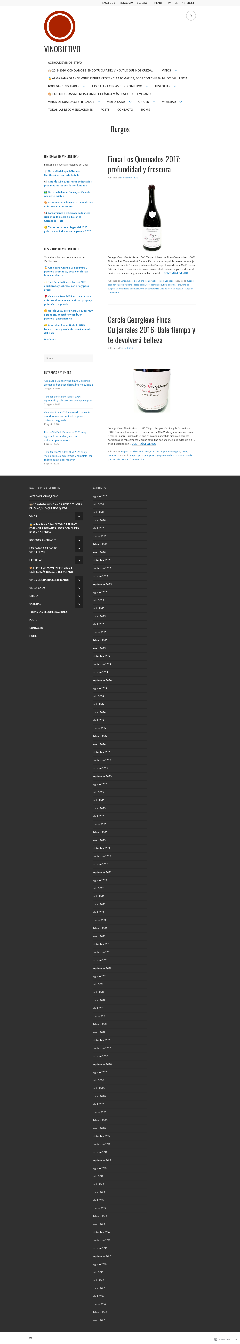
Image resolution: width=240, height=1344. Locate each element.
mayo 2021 (99, 1000)
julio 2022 (98, 888)
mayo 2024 (99, 712)
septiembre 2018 (102, 1256)
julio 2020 (98, 1080)
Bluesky (142, 2)
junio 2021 (98, 992)
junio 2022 (98, 896)
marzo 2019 (99, 1208)
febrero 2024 (100, 736)
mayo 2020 (99, 1096)
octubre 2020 (100, 1056)
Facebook (108, 2)
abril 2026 (98, 528)
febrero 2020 (100, 1120)
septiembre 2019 (102, 1160)
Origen (143, 102)
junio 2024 (98, 704)
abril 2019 (98, 1200)
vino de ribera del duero (127, 288)
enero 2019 (99, 1224)
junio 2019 (98, 1184)
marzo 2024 (99, 728)
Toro (178, 285)
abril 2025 (98, 624)
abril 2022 (98, 912)
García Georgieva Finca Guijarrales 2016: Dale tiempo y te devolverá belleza (151, 330)
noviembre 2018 (102, 1240)
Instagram (126, 2)
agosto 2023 (100, 784)
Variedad (169, 102)
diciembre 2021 (101, 944)
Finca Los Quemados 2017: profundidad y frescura (144, 164)
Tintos (161, 281)
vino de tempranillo (149, 288)
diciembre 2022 (101, 848)
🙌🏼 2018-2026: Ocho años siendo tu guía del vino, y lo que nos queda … (101, 70)
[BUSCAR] (191, 16)
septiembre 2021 (102, 968)
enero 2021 (99, 1032)
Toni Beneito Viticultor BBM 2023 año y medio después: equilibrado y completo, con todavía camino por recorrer (68, 456)
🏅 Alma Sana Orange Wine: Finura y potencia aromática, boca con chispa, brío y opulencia (117, 78)
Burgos (190, 281)
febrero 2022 (100, 928)
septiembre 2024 (102, 680)
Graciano (154, 451)
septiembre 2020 (102, 1064)
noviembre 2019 (102, 1144)
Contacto (125, 109)
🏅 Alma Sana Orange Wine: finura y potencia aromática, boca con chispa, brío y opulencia (66, 271)
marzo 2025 (99, 632)
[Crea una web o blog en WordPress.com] (30, 1338)
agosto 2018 (100, 1264)
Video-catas (116, 102)
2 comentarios (137, 459)
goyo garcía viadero (122, 285)
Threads (156, 2)
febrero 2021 (100, 1024)
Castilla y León (136, 451)
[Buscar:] (68, 358)
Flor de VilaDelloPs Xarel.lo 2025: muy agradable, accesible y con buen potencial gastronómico (65, 436)
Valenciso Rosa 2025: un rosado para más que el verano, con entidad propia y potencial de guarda (67, 416)
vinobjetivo (178, 288)
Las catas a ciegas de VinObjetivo (117, 86)
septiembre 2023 (102, 776)
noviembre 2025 (102, 568)
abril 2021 (98, 1008)
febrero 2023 (100, 832)
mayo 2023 (99, 808)
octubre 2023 (100, 768)
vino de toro (166, 288)
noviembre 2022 (102, 856)
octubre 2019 (100, 1152)
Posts (105, 109)
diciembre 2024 (101, 656)
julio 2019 (98, 1176)
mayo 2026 (99, 520)
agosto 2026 (100, 496)
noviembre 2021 (101, 952)
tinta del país (169, 285)
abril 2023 (98, 816)
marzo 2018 (99, 1304)
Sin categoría (174, 451)
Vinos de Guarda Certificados (71, 102)
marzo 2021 (99, 1016)
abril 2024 (98, 720)
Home (145, 109)
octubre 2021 (100, 960)
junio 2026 (98, 512)
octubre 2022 (100, 864)
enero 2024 (99, 744)
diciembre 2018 (101, 1232)
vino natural (122, 459)
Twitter (172, 2)
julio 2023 (98, 792)
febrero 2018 (100, 1312)
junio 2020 (99, 1088)
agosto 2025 (100, 592)
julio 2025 (98, 600)
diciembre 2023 (101, 752)
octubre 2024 (100, 672)
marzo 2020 (99, 1112)
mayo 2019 (99, 1192)
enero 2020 (99, 1128)
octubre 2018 (100, 1248)
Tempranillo (151, 281)
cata (110, 285)
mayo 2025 (99, 616)
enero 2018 (99, 1320)
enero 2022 (99, 936)
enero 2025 (99, 648)
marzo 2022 (99, 920)
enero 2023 (99, 840)
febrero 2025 (100, 640)
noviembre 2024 (102, 664)
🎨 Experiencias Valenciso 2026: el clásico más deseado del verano (99, 94)
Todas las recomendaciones (70, 109)
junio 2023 (98, 800)
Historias (162, 86)
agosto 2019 (100, 1168)
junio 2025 (98, 608)
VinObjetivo (62, 49)
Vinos (166, 70)
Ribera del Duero (135, 281)
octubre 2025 (100, 576)
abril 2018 (98, 1296)
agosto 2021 (99, 976)
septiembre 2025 (102, 584)
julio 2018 (98, 1272)
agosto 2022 (100, 880)
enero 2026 (99, 552)
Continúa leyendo (176, 273)
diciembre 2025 (101, 560)
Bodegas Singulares (63, 86)
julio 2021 (98, 984)
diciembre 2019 (101, 1136)
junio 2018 (98, 1280)
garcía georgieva (146, 455)
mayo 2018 (99, 1288)
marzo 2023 (99, 824)
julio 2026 (98, 504)
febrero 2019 (100, 1216)
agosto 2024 (100, 688)
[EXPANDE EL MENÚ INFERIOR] (79, 516)
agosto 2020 (100, 1072)
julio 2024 (98, 696)
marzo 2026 (99, 536)
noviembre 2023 (102, 760)
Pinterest (188, 2)
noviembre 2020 (102, 1048)
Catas (123, 281)
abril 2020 (98, 1104)
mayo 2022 (99, 904)
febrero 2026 (100, 544)
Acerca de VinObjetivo (65, 62)
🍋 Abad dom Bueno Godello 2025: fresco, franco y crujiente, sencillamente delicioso (67, 329)
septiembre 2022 (102, 872)
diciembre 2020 (101, 1040)
